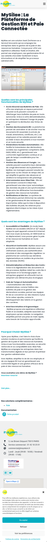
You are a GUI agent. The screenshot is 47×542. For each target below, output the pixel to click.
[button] (43, 492)
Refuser (23, 527)
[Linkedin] (5, 473)
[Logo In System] (13, 432)
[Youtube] (10, 473)
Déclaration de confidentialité (30, 539)
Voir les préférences (23, 533)
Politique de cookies (12, 539)
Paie (8, 405)
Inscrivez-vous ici (9, 375)
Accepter (23, 520)
